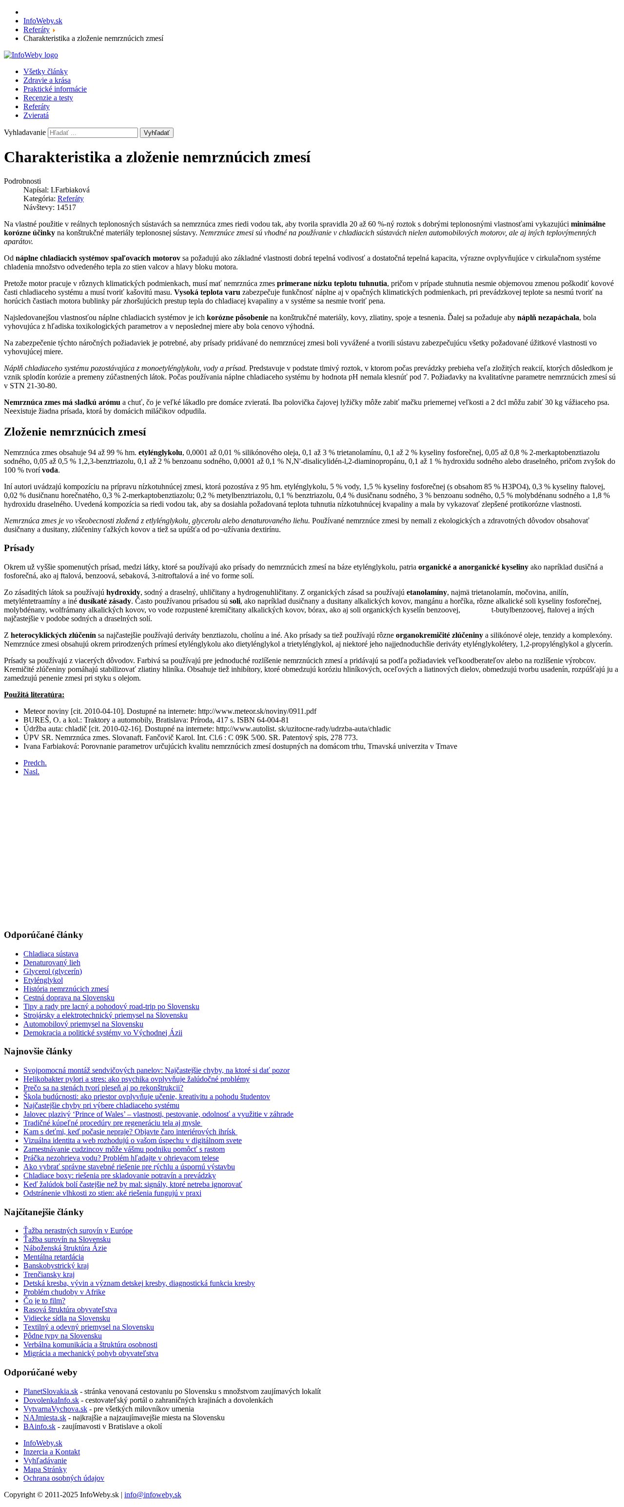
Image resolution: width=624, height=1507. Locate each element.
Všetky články (45, 71)
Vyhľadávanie (45, 1460)
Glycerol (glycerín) (52, 971)
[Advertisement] (296, 852)
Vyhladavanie (25, 132)
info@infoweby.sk (152, 1494)
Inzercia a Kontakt (51, 1452)
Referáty (36, 106)
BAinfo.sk (39, 1426)
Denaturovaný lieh (51, 962)
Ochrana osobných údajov (63, 1478)
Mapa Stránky (45, 1469)
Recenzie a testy (48, 98)
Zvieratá (36, 115)
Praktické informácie (55, 89)
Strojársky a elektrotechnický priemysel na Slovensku (105, 1015)
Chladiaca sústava (50, 954)
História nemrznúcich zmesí (66, 989)
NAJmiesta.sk (44, 1417)
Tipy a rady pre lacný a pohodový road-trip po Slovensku (111, 1006)
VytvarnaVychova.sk (55, 1409)
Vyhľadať (157, 132)
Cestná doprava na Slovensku (69, 997)
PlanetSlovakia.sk (50, 1391)
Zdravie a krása (47, 80)
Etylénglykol (43, 980)
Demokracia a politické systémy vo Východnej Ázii (102, 1033)
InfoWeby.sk (42, 1443)
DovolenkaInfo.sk (51, 1400)
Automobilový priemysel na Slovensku (83, 1024)
